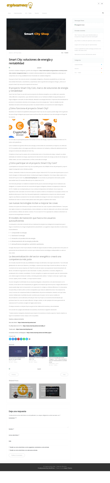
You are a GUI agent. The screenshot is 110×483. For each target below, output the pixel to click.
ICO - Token (64, 52)
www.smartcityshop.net (31, 177)
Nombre (11, 429)
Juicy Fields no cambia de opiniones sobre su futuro (88, 40)
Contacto (44, 13)
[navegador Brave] (88, 25)
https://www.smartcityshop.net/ (24, 329)
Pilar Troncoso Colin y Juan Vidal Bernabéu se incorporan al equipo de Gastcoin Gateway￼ (86, 35)
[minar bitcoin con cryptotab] (38, 128)
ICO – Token (28, 13)
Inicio (9, 13)
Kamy (19, 52)
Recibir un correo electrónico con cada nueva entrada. (23, 450)
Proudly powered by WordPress (46, 468)
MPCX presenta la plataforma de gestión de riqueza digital (17, 358)
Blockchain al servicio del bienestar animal (85, 54)
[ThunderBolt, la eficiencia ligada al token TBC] (38, 351)
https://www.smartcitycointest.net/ (27, 322)
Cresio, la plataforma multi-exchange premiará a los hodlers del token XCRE (88, 49)
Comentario (12, 418)
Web (10, 441)
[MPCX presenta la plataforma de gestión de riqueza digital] (18, 351)
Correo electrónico (14, 435)
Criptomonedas (18, 13)
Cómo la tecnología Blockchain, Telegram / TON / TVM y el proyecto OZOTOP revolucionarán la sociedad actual (58, 360)
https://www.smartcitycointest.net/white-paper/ (39, 332)
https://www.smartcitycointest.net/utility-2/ (34, 326)
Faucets (37, 13)
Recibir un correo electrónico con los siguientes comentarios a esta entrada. (29, 447)
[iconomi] (38, 68)
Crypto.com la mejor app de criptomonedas (86, 44)
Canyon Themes (68, 468)
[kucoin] (38, 369)
